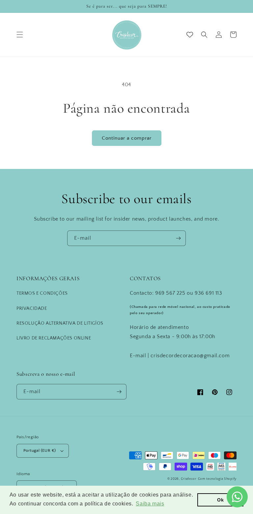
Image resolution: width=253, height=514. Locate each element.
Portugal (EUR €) (39, 450)
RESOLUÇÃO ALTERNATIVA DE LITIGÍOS (59, 323)
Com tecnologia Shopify (217, 479)
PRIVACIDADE (31, 308)
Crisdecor (189, 479)
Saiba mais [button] (150, 503)
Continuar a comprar (127, 138)
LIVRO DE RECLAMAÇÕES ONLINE (53, 338)
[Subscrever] (178, 238)
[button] (20, 34)
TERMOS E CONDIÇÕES (42, 293)
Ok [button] (220, 499)
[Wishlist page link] (189, 34)
